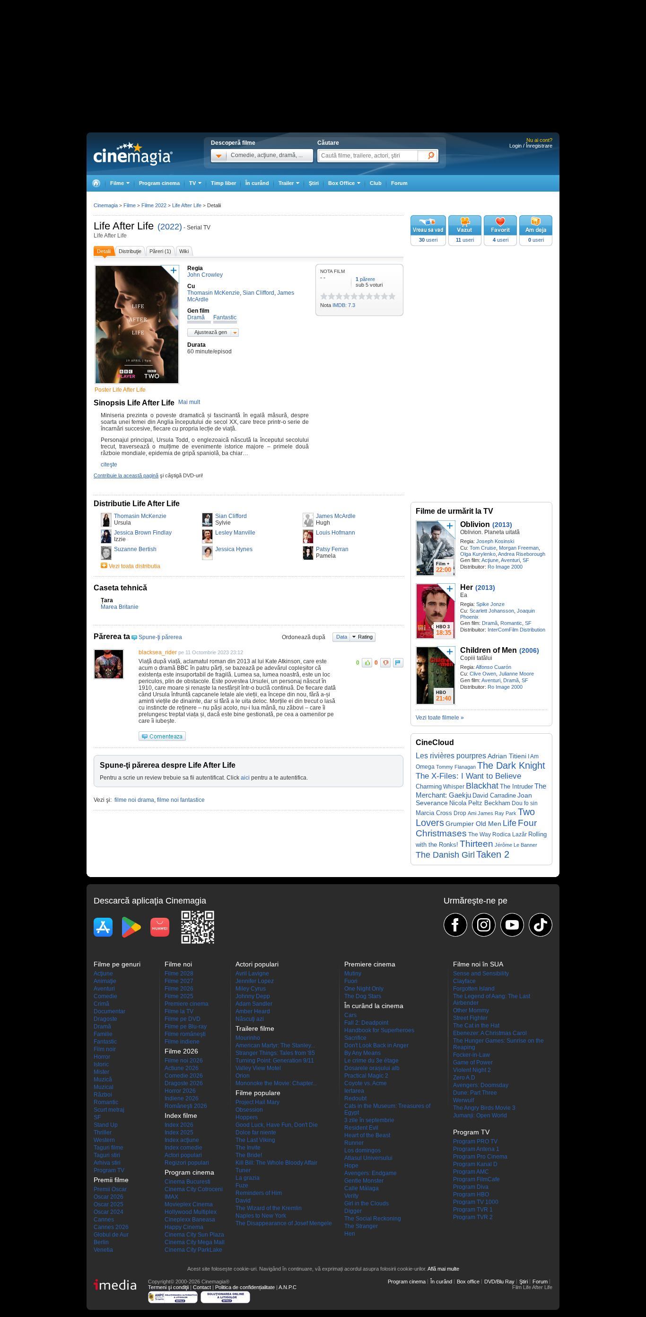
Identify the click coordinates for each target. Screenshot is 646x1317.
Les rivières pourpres (451, 756)
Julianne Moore (516, 673)
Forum (399, 183)
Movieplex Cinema (189, 1204)
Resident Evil (361, 1127)
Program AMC (471, 1171)
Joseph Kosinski (495, 541)
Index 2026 (179, 1125)
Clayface (464, 981)
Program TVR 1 (473, 1209)
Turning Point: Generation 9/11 (275, 1060)
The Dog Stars (362, 996)
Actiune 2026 (182, 1068)
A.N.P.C (288, 1287)
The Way (479, 834)
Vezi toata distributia (134, 566)
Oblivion (475, 524)
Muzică (103, 1079)
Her (466, 587)
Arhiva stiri (107, 1162)
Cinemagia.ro (133, 154)
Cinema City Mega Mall (195, 1242)
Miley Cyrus (251, 988)
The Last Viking (255, 1140)
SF (526, 560)
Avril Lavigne (252, 973)
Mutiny (352, 973)
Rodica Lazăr (509, 834)
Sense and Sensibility (481, 973)
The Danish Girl (445, 855)
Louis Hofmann (335, 532)
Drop (460, 813)
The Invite (248, 1147)
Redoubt (355, 1098)
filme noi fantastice (181, 800)
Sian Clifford (231, 516)
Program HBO (471, 1194)
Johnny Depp (253, 996)
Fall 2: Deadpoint (366, 1022)
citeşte (109, 464)
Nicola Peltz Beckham (479, 803)
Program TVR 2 (473, 1217)
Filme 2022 (153, 205)
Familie (103, 1034)
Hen (349, 1233)
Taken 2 (492, 854)
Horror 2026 (180, 1091)
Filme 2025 (179, 996)
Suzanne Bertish (135, 549)
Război (103, 1094)
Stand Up (106, 1125)
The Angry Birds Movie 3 (484, 1108)
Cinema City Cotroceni (194, 1189)
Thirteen (476, 844)
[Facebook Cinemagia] (455, 925)
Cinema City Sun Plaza (194, 1234)
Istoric (101, 1064)
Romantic (511, 623)
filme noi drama (134, 800)
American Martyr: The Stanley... (275, 1045)
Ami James (480, 813)
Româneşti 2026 (186, 1106)
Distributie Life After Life (137, 504)
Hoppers (247, 1117)
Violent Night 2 (472, 1070)
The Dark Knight (511, 765)
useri (428, 240)
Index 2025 (179, 1132)
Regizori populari (187, 1162)
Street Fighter (470, 1018)
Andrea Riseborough (521, 554)
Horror (102, 1057)
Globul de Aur (111, 1234)
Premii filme (111, 1180)
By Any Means (362, 1053)
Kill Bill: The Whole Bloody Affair (276, 1162)
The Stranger (361, 1226)
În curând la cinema (373, 1006)
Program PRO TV (475, 1141)
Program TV (109, 1170)
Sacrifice (355, 1038)
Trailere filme (255, 1028)
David (243, 1200)
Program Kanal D (475, 1164)
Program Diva (471, 1187)
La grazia (248, 1178)
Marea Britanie (120, 607)
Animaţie (105, 981)
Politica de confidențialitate (245, 1287)
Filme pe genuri (117, 964)
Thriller (103, 1132)
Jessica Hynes (234, 549)
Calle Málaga (361, 1188)
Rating (365, 637)
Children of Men (488, 650)
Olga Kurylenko (478, 554)
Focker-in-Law (471, 1055)
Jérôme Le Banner (516, 845)
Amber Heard (253, 1011)
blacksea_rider (158, 652)
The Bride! (249, 1155)
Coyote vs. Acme (365, 1083)
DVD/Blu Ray (499, 1281)
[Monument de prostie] (324, 296)
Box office (468, 1281)
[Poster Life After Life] (137, 384)
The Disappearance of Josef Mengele (284, 1223)
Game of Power (473, 1062)
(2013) (502, 524)
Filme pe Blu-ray (186, 1026)
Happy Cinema (184, 1227)
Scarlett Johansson (492, 611)
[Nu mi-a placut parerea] (385, 662)
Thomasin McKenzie (140, 516)
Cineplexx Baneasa (190, 1219)
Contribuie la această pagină (126, 475)
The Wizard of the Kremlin (269, 1208)
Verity (351, 1196)
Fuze (242, 1185)
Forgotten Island (474, 988)
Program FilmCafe (476, 1179)
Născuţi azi (250, 1019)
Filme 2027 (179, 981)
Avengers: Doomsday (480, 1085)
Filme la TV (179, 1011)
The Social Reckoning (372, 1218)
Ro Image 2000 (505, 567)
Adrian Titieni (507, 756)
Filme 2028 (179, 973)
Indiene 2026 (182, 1098)
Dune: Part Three (475, 1092)
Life (509, 823)
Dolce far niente (256, 1132)
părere (365, 279)
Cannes (104, 1219)
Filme (129, 205)
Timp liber (223, 183)
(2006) (529, 650)
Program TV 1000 (475, 1202)
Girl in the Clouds (366, 1203)
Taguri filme (108, 1147)
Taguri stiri (107, 1155)
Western (104, 1140)
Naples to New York (261, 1215)
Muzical (103, 1087)
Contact (202, 1287)
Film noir (105, 1049)
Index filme (181, 1115)
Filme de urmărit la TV (454, 511)
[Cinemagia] (96, 183)
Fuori (351, 981)
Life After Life (124, 226)
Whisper (453, 786)
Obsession (249, 1109)
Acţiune (489, 560)
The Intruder (516, 786)
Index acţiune (182, 1140)
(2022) (169, 226)
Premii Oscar (110, 1189)
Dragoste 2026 (184, 1083)
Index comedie (183, 1147)
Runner (354, 1143)
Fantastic (105, 1041)
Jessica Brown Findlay (143, 532)
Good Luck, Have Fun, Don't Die (277, 1125)
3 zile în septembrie (369, 1120)
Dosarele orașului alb (372, 1068)
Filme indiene (182, 1041)
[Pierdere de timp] (327, 296)
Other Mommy (471, 1010)
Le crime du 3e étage (371, 1060)
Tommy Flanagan (456, 767)
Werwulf (463, 1100)
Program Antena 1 (476, 1149)
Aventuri (510, 560)
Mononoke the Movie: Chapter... (276, 1083)
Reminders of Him (259, 1193)
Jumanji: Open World (480, 1115)
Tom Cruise (483, 548)
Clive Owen (483, 673)
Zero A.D (464, 1077)
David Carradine (494, 795)
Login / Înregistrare (530, 146)
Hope (351, 1165)
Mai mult (189, 402)
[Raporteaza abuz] (398, 662)
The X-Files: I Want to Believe (468, 776)
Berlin (101, 1242)
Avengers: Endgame (370, 1173)
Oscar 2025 (108, 1204)
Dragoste (105, 1019)
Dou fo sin (525, 803)
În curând (257, 183)
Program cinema (159, 183)
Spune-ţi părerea (160, 637)
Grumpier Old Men (473, 823)
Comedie (105, 996)
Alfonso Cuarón (493, 667)
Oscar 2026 (108, 1197)
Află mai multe (443, 1269)
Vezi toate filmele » (440, 717)
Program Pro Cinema (480, 1156)
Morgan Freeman (519, 548)
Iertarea (354, 1091)
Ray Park (505, 813)
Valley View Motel (258, 1068)
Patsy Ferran (332, 549)
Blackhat (482, 785)
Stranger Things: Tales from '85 (275, 1053)
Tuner (243, 1170)
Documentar (109, 1011)
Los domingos (362, 1150)
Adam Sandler (254, 1004)
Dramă (490, 623)
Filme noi (178, 964)
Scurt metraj (109, 1109)
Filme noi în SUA (478, 964)
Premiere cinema (187, 1004)
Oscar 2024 (108, 1212)
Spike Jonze (490, 604)
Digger (353, 1211)
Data (341, 637)
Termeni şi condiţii (168, 1287)
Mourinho (248, 1038)
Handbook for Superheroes (379, 1030)
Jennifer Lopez (255, 981)
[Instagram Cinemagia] (484, 925)
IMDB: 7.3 (343, 305)
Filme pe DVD (183, 1019)
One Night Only (364, 988)
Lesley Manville (235, 532)
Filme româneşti (185, 1034)
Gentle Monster (364, 1180)
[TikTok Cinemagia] (540, 925)
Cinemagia (106, 205)
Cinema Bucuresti (187, 1181)
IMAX (171, 1197)
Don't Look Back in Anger (376, 1045)
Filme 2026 (179, 988)
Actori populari (183, 1155)
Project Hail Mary (257, 1102)
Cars (350, 1015)
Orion (243, 1075)
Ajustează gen (210, 332)
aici (245, 777)
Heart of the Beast (367, 1135)
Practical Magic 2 (366, 1075)
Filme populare (258, 1093)
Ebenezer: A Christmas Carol (490, 1033)
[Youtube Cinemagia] (512, 925)
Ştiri (314, 183)
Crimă (101, 1004)
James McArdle (336, 516)
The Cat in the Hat (476, 1025)
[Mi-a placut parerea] (367, 662)
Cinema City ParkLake (193, 1250)
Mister (101, 1072)
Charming (429, 786)
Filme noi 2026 (184, 1060)
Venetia (103, 1250)
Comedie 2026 (184, 1075)
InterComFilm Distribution (516, 629)
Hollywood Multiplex (191, 1212)
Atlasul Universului (368, 1158)
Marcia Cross (434, 813)
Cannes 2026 (111, 1227)
